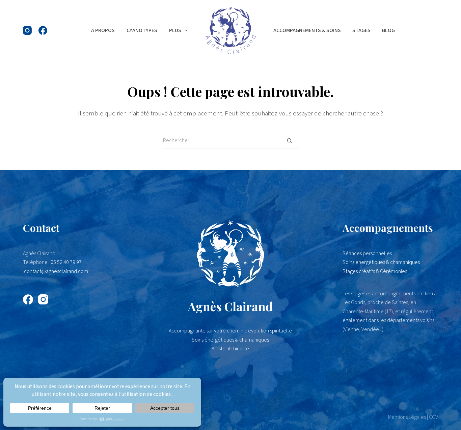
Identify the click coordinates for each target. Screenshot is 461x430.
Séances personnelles (367, 253)
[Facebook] (42, 30)
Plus (175, 30)
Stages (361, 30)
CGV (433, 417)
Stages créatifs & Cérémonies (375, 271)
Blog (388, 30)
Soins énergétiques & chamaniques (381, 262)
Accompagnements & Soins (307, 30)
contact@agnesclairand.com (56, 271)
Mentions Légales (407, 417)
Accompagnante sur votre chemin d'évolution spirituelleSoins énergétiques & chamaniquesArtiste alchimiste (230, 339)
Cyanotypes (142, 30)
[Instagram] (27, 30)
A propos (103, 30)
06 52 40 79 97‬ (66, 262)
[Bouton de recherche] (289, 140)
